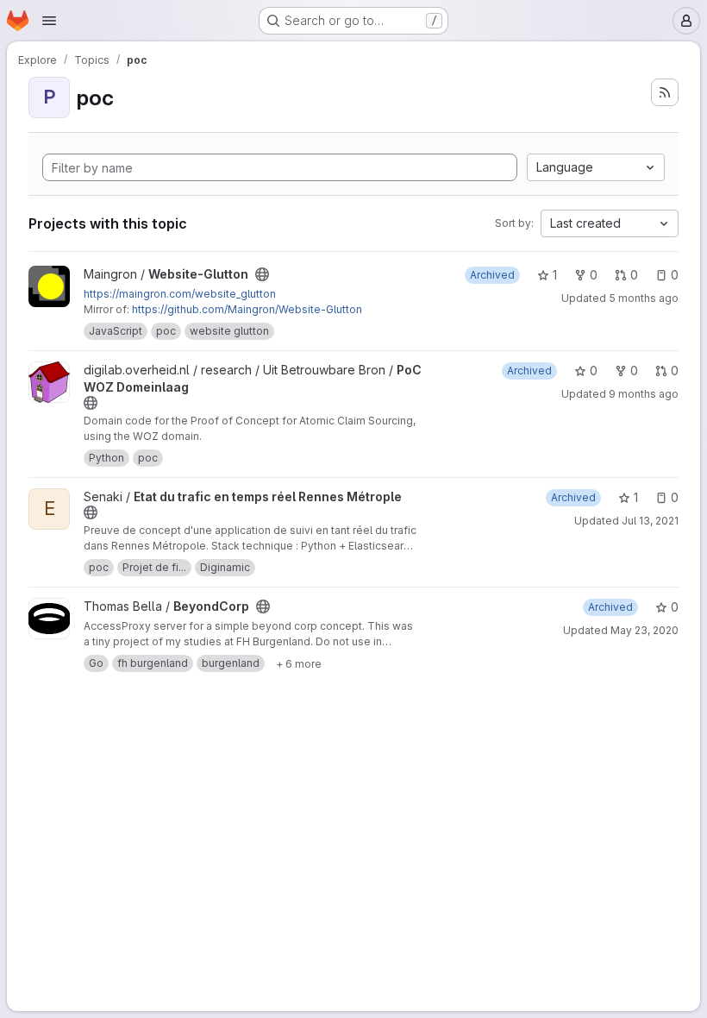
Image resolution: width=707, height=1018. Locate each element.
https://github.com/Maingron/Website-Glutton (247, 309)
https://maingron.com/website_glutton (180, 293)
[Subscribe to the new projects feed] (665, 92)
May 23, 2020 (644, 630)
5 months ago (644, 298)
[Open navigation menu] (49, 21)
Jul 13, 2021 (650, 520)
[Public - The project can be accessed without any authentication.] (262, 274)
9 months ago (644, 393)
